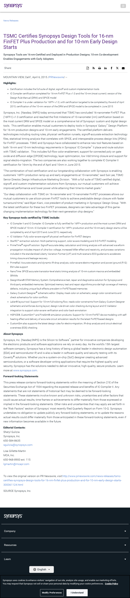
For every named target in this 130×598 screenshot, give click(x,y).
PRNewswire (56, 77)
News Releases (10, 20)
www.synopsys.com (25, 370)
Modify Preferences (52, 592)
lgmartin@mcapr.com (16, 464)
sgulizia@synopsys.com (17, 444)
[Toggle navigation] (123, 6)
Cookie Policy (111, 583)
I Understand (77, 592)
